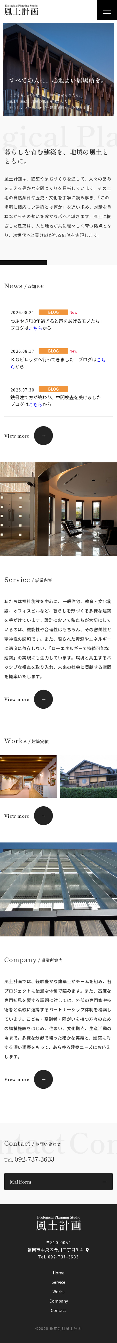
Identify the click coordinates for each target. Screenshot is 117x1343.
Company (58, 1301)
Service (58, 1282)
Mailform (58, 1182)
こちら (35, 328)
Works (58, 1291)
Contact (58, 1310)
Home (58, 1273)
